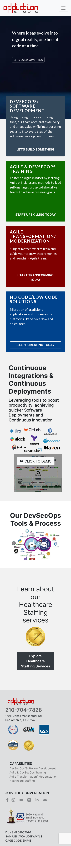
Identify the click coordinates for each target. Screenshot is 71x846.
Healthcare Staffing (22, 780)
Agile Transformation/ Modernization (33, 776)
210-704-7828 (23, 710)
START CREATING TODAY (36, 345)
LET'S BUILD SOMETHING (35, 149)
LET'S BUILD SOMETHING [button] (28, 59)
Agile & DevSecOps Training (27, 772)
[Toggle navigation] (63, 8)
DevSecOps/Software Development (32, 768)
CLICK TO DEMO (38, 461)
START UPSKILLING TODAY (35, 214)
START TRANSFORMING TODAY (35, 277)
